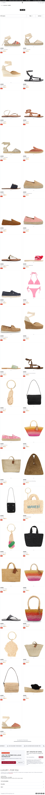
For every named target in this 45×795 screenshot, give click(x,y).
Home (2, 5)
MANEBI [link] (9, 5)
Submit (41, 757)
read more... (11, 773)
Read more (20, 762)
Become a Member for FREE (9, 762)
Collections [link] (5, 5)
